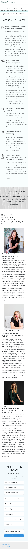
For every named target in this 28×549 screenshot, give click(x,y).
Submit (14, 535)
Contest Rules (6, 544)
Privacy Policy (6, 546)
